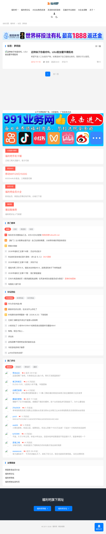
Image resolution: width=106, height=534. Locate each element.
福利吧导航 (9, 478)
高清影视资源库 (54, 10)
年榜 (31, 229)
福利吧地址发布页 (12, 482)
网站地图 (61, 527)
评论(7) (65, 62)
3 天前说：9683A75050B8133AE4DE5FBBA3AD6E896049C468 (36, 417)
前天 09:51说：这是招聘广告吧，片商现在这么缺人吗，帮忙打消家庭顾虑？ (37, 374)
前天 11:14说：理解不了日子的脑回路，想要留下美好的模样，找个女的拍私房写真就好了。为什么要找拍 (49, 400)
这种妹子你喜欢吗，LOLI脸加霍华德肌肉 (52, 52)
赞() (99, 62)
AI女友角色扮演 (39, 10)
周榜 (7, 229)
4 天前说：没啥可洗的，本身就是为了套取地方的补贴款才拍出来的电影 (37, 443)
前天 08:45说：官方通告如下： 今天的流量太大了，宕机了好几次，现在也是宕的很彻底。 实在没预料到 (48, 452)
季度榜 (23, 229)
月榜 (15, 229)
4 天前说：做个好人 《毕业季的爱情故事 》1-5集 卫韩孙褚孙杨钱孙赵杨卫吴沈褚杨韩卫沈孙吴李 (47, 391)
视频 (46, 62)
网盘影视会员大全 (12, 470)
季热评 (27, 367)
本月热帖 (30, 298)
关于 (91, 10)
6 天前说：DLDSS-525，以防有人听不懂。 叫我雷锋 (30, 382)
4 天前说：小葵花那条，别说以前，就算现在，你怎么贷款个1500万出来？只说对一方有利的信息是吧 (49, 426)
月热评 (18, 367)
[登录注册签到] (54, 13)
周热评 (9, 367)
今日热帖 (9, 298)
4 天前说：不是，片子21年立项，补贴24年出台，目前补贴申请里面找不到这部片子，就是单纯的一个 (49, 435)
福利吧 (53, 4)
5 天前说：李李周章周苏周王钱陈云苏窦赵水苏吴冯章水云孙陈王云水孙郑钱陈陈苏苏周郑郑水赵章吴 (49, 409)
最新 (35, 367)
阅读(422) (55, 62)
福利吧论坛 (25, 10)
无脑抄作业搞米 (69, 10)
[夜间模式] (56, 17)
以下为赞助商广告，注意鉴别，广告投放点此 (53, 112)
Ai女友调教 (82, 10)
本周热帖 (20, 298)
